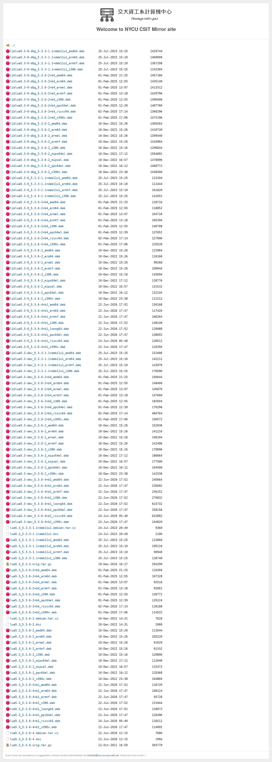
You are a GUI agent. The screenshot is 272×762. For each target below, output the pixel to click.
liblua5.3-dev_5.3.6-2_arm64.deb (37, 431)
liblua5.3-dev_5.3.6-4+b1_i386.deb (38, 497)
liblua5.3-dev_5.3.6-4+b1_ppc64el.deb (41, 510)
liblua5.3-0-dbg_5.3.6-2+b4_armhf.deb (41, 93)
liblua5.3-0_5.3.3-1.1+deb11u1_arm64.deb (43, 184)
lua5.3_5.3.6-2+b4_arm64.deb (33, 576)
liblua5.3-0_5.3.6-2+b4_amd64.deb (37, 202)
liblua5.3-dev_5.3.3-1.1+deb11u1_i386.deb (44, 371)
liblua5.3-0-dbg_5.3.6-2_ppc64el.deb (40, 166)
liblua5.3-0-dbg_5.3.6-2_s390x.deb (38, 172)
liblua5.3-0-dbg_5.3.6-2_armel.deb (38, 135)
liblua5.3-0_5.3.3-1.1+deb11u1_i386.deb (43, 196)
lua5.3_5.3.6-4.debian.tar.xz (34, 733)
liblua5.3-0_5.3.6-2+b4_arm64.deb (37, 208)
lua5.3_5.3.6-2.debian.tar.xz (34, 618)
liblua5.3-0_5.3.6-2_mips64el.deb (37, 280)
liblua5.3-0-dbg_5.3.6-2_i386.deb (37, 148)
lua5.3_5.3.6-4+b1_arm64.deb (33, 691)
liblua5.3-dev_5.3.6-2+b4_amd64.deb (39, 377)
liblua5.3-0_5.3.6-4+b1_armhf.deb (37, 316)
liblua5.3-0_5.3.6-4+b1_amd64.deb (37, 304)
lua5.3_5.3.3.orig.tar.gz (30, 564)
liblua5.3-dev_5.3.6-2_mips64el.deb (39, 455)
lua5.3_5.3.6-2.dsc (25, 624)
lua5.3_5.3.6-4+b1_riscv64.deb (35, 721)
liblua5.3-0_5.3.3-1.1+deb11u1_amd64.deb (43, 178)
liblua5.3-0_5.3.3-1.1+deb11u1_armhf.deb (43, 190)
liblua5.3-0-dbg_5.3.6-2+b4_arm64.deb (41, 81)
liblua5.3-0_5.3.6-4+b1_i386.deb (37, 323)
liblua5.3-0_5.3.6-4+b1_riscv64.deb (39, 341)
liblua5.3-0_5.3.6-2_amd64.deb (35, 250)
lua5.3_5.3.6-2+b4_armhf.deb (33, 588)
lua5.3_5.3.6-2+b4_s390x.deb (33, 612)
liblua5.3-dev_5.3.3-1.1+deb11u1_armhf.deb (45, 365)
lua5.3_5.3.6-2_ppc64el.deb (32, 672)
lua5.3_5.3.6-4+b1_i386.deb (32, 703)
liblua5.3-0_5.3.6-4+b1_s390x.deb (37, 347)
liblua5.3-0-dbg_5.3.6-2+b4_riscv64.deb (43, 111)
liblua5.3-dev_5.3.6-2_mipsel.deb (37, 461)
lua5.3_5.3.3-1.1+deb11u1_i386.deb (38, 558)
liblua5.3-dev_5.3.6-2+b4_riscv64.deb (41, 413)
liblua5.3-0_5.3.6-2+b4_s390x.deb (37, 244)
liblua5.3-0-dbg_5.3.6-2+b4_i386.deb (40, 99)
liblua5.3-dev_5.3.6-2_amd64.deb (37, 425)
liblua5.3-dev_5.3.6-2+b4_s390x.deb (39, 419)
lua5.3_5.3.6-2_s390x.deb (30, 679)
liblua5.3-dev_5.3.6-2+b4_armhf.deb (39, 395)
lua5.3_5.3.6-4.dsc (25, 739)
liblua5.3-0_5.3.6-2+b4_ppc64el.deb (39, 232)
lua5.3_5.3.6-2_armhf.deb (30, 648)
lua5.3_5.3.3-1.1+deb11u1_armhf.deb (39, 552)
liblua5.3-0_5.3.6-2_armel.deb (35, 262)
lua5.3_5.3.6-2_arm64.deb (30, 636)
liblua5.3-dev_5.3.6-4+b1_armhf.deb (39, 491)
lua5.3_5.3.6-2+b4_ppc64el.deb (35, 600)
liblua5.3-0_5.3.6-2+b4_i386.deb (37, 226)
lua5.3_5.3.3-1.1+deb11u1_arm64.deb (39, 546)
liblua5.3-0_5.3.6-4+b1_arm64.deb (37, 310)
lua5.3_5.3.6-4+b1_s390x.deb (33, 727)
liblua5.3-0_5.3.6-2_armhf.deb (35, 268)
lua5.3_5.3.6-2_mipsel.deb (31, 667)
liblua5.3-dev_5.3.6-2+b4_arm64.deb (39, 383)
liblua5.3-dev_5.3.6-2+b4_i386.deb (38, 401)
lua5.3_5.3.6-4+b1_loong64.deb (35, 709)
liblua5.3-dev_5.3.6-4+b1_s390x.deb (39, 522)
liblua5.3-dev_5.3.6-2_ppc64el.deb (38, 467)
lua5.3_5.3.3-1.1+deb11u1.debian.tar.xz (43, 528)
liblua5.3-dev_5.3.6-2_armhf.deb (37, 443)
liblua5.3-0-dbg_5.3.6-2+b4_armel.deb (41, 87)
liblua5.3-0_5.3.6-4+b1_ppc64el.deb (39, 335)
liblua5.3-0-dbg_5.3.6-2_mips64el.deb (41, 154)
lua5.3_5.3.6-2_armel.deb (30, 642)
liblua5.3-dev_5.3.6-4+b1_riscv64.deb (41, 516)
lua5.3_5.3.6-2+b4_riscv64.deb (35, 606)
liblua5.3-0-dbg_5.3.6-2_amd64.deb (38, 123)
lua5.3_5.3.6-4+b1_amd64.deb (33, 685)
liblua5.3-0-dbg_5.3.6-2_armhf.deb (38, 141)
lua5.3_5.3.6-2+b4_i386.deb (32, 594)
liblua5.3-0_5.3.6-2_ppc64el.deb (37, 292)
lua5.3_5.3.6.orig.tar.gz (30, 745)
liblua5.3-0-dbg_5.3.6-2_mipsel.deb (39, 160)
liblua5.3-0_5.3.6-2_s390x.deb (35, 298)
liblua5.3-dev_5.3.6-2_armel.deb (37, 437)
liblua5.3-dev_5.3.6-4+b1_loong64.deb (41, 504)
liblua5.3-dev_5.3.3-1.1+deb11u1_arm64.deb (45, 359)
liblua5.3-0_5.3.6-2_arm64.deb (35, 256)
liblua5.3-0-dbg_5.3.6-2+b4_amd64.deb (41, 75)
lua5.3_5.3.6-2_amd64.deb (30, 630)
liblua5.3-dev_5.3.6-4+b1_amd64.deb (39, 479)
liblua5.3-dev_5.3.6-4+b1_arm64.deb (39, 486)
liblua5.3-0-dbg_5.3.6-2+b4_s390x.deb (41, 117)
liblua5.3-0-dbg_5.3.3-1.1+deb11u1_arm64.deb (47, 57)
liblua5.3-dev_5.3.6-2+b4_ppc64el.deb (41, 407)
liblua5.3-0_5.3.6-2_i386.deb (34, 274)
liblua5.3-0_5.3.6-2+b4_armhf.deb (37, 220)
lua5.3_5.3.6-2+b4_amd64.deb (33, 570)
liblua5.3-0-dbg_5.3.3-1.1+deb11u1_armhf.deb (47, 63)
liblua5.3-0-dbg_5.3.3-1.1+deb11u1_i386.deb (46, 69)
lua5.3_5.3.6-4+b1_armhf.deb (33, 697)
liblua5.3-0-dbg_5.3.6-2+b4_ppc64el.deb (43, 105)
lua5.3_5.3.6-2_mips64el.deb (33, 660)
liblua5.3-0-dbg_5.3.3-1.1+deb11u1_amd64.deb (47, 51)
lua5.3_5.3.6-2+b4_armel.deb (33, 582)
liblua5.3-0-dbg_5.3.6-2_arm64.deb (38, 130)
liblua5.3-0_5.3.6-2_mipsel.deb (36, 286)
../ (12, 45)
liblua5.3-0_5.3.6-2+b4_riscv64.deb (39, 238)
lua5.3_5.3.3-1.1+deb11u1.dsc (34, 534)
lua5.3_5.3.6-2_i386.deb (30, 654)
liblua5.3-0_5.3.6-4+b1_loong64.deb (39, 329)
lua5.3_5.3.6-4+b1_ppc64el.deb (35, 715)
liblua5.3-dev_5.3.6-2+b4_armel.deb (39, 389)
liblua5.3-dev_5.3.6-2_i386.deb (36, 449)
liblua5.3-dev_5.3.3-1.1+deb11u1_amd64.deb (45, 353)
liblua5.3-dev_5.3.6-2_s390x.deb (37, 473)
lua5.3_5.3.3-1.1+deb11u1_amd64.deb (39, 540)
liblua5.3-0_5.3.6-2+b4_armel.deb (37, 214)
